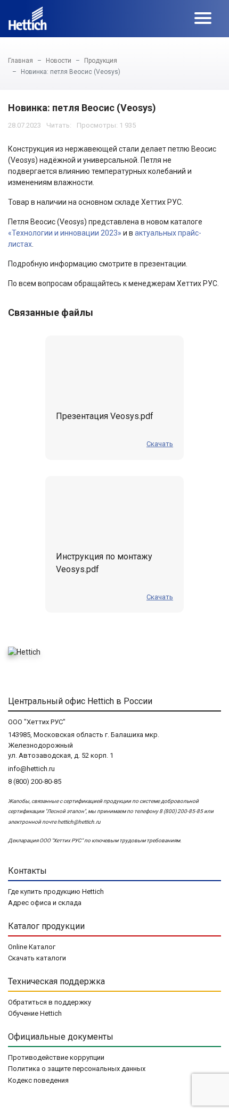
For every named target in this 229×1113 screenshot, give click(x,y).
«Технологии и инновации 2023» (64, 233)
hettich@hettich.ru (79, 822)
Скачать (159, 444)
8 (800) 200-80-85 (34, 781)
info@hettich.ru (31, 769)
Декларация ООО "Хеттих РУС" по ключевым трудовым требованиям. (95, 840)
